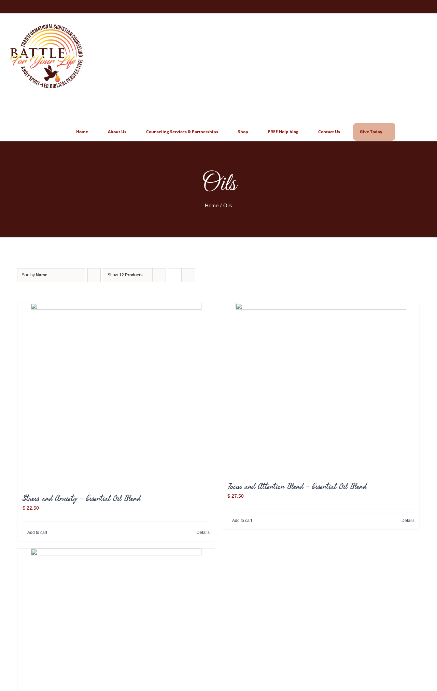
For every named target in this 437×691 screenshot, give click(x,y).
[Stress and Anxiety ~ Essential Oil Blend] (116, 394)
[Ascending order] (94, 275)
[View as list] (188, 275)
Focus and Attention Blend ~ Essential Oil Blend (296, 486)
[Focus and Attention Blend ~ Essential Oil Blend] (321, 388)
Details (203, 532)
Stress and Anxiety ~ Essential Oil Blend (81, 498)
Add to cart (37, 532)
